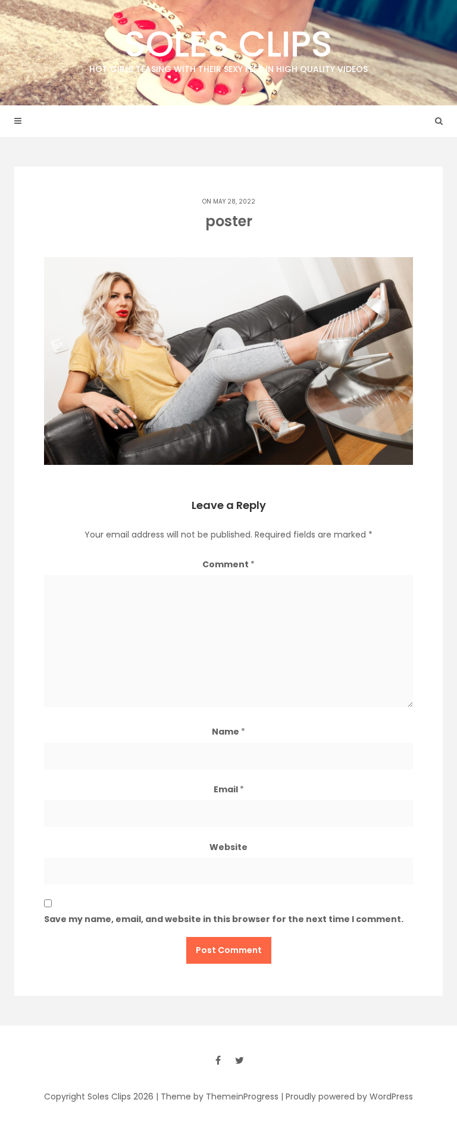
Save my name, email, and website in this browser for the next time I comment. (223, 919)
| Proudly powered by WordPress (347, 1096)
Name (228, 732)
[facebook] (218, 1060)
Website (228, 847)
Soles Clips (228, 47)
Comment (228, 564)
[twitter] (239, 1060)
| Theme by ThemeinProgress (217, 1096)
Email (229, 789)
